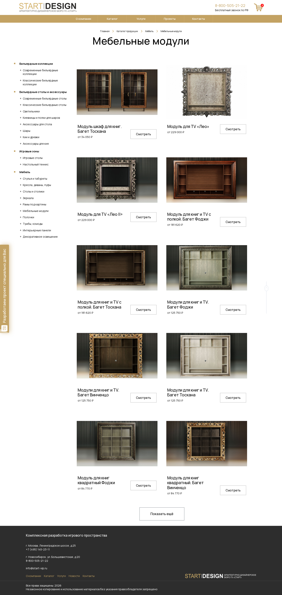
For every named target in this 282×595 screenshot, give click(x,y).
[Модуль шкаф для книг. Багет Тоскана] (117, 92)
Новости (74, 576)
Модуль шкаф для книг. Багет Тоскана (100, 129)
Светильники (31, 111)
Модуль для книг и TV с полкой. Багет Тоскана (99, 304)
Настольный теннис (36, 164)
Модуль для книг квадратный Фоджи (96, 480)
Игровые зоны (29, 151)
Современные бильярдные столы (45, 98)
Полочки (28, 217)
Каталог (112, 19)
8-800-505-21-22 (230, 5)
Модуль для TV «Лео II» (100, 214)
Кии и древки (31, 137)
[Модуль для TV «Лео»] (206, 92)
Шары (26, 131)
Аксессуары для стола (37, 124)
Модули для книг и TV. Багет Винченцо (98, 392)
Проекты (170, 19)
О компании (83, 19)
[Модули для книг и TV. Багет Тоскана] (206, 355)
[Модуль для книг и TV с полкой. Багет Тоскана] (117, 268)
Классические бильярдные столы (44, 105)
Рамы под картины (34, 204)
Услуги (141, 19)
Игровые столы (33, 158)
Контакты (198, 19)
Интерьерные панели (37, 230)
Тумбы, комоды (33, 224)
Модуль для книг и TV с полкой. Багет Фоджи (189, 217)
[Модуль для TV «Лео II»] (117, 180)
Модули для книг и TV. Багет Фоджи (188, 304)
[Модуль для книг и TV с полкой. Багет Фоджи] (206, 180)
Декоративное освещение (40, 236)
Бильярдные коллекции (36, 64)
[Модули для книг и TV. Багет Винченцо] (117, 355)
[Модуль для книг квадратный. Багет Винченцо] (206, 443)
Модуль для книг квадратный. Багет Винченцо (185, 482)
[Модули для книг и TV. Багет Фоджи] (206, 268)
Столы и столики (33, 191)
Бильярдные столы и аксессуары (43, 92)
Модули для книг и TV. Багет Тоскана (188, 392)
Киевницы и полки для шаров (41, 117)
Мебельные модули (36, 211)
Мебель (24, 172)
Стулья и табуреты (35, 178)
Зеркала (28, 198)
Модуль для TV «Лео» (188, 126)
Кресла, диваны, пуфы (37, 185)
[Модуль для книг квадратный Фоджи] (117, 443)
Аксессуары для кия (36, 143)
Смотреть (143, 134)
